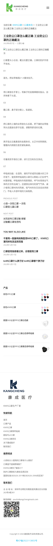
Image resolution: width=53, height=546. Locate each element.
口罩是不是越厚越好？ (12, 464)
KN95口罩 (17, 25)
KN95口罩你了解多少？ (13, 468)
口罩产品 (7, 423)
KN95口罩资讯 (9, 439)
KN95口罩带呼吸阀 (11, 431)
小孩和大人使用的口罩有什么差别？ (18, 460)
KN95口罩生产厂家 (12, 405)
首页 (5, 419)
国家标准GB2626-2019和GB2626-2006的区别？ (23, 475)
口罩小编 (20, 43)
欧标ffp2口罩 (9, 435)
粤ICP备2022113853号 (26, 540)
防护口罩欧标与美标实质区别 (15, 471)
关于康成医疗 (9, 442)
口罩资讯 (28, 25)
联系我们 (7, 446)
